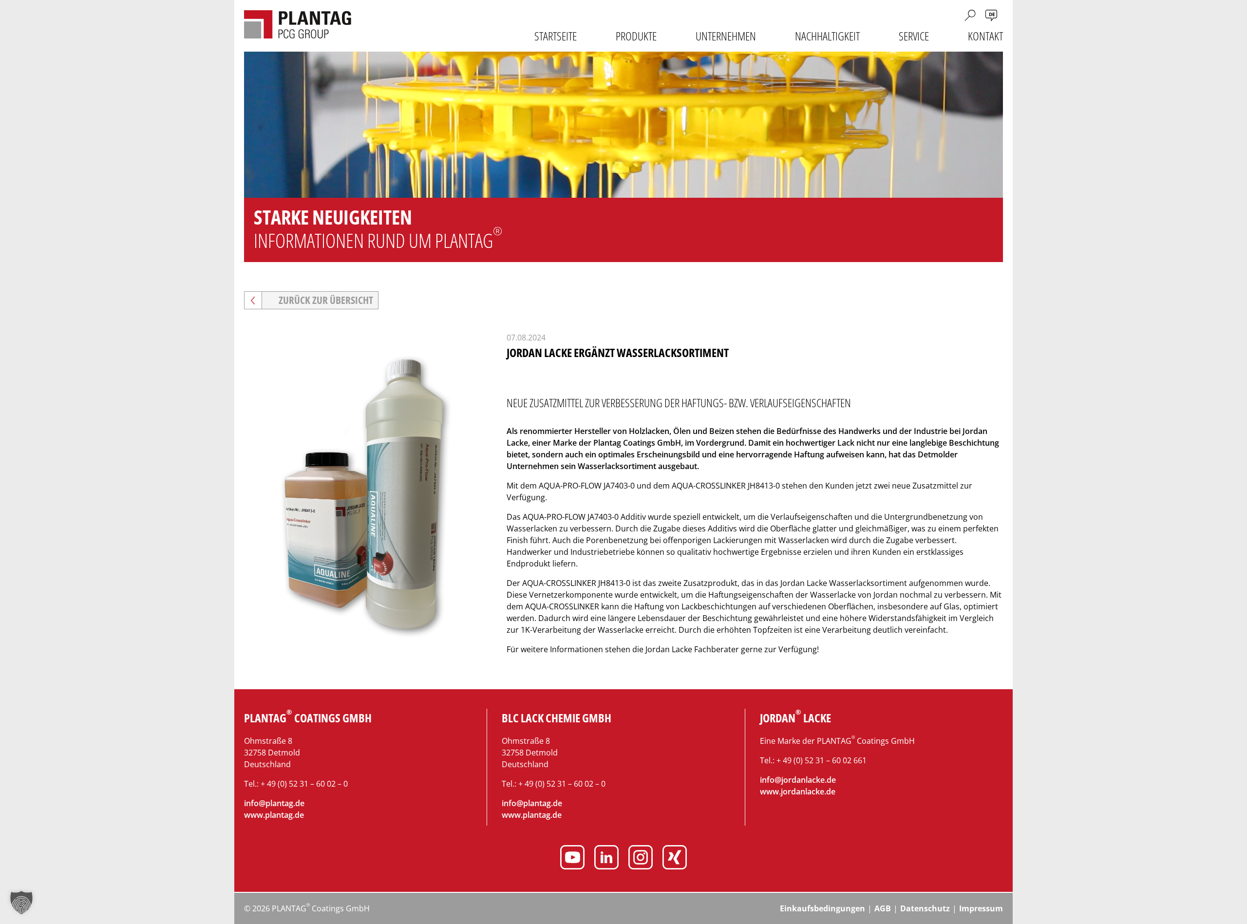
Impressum (981, 908)
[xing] (674, 858)
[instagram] (640, 858)
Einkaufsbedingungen (822, 908)
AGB (882, 908)
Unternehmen (726, 36)
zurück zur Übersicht (326, 300)
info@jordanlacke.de (798, 779)
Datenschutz (925, 908)
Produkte (636, 36)
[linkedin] (606, 858)
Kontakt (985, 36)
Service (914, 36)
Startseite (555, 36)
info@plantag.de (274, 803)
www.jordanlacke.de (797, 791)
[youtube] (572, 858)
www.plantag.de (274, 815)
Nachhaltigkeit (827, 36)
